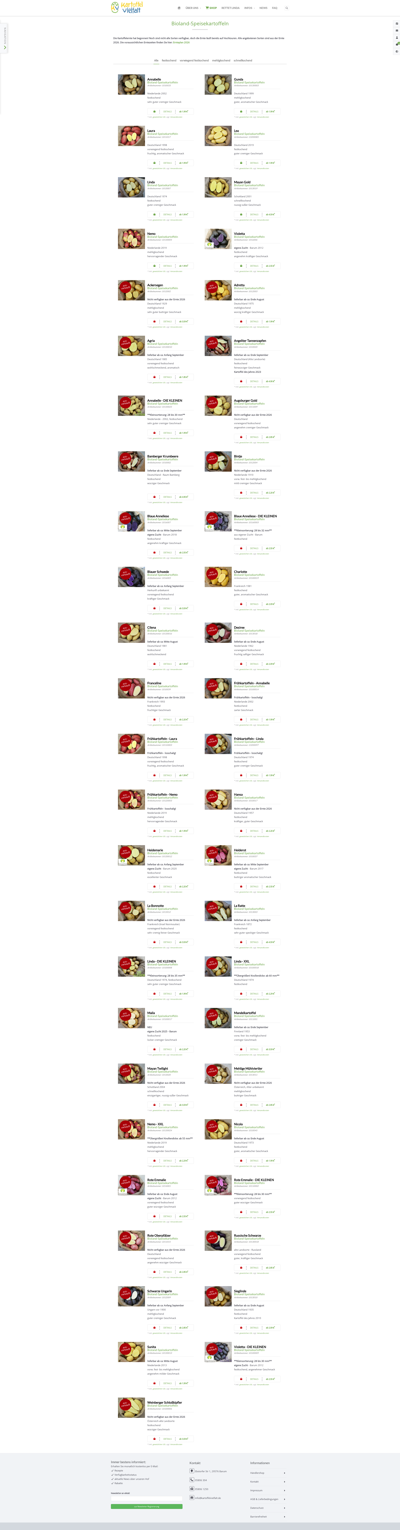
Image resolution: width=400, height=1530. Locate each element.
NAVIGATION (5, 36)
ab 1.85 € (183, 377)
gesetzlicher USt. (159, 117)
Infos (248, 8)
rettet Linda (231, 8)
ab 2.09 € (270, 604)
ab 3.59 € (183, 321)
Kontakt (254, 1481)
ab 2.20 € (270, 492)
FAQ (274, 8)
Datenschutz (257, 1507)
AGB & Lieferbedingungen (264, 1499)
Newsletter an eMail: (120, 1493)
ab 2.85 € (270, 437)
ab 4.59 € (270, 214)
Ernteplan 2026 (181, 42)
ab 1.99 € (183, 111)
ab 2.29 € (270, 993)
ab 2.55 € (270, 265)
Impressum (256, 1490)
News (263, 8)
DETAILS (167, 111)
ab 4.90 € (270, 381)
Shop (213, 8)
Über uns (192, 8)
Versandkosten (176, 117)
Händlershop (257, 1472)
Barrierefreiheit (258, 1516)
